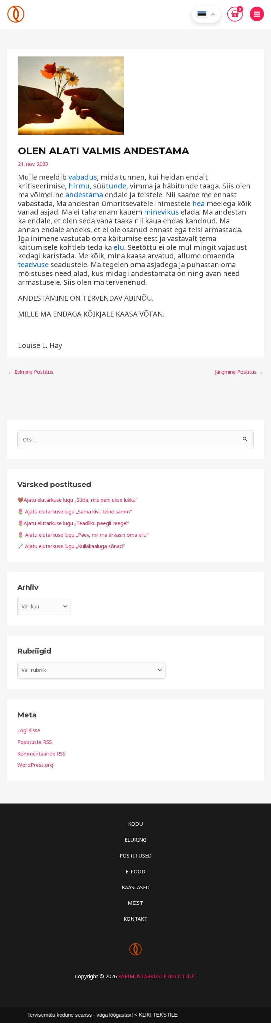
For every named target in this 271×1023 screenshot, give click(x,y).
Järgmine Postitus (239, 371)
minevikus (161, 212)
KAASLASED (136, 887)
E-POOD (135, 871)
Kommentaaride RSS (41, 753)
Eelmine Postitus (30, 371)
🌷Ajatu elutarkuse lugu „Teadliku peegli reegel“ (73, 522)
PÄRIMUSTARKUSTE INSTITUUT (157, 976)
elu (119, 247)
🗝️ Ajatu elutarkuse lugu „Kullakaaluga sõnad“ (71, 545)
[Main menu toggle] (257, 14)
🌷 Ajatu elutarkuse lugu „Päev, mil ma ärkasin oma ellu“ (82, 534)
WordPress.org (35, 764)
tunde (116, 186)
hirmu (79, 186)
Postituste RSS (34, 741)
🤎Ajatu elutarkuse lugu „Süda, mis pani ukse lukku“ (77, 499)
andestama (84, 194)
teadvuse (33, 264)
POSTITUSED (136, 855)
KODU (135, 823)
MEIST (135, 902)
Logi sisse (28, 730)
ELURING (135, 839)
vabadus (82, 177)
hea (198, 203)
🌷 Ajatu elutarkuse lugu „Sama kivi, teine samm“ (74, 511)
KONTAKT (135, 918)
